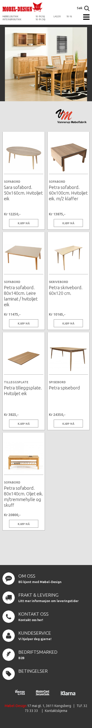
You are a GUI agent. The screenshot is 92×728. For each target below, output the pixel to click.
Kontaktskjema (56, 711)
